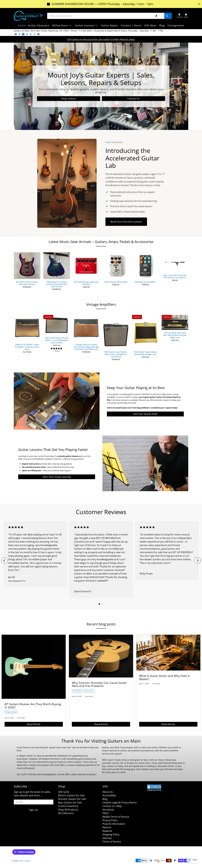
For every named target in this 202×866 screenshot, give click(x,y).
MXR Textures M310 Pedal (115, 282)
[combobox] (105, 16)
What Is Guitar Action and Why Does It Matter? (164, 677)
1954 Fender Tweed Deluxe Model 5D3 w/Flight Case (145, 353)
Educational (77, 691)
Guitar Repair (109, 25)
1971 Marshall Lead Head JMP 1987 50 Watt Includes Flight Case (174, 335)
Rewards (107, 831)
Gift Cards (63, 791)
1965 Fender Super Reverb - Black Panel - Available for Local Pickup (116, 354)
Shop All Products (68, 809)
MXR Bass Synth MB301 (145, 282)
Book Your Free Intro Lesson (126, 221)
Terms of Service (111, 841)
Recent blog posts (101, 624)
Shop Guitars (68, 98)
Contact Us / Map (112, 806)
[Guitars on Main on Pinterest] (27, 34)
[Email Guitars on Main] (15, 34)
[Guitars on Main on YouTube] (38, 34)
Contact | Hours (131, 25)
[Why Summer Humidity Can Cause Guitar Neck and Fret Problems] (101, 676)
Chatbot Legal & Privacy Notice (119, 802)
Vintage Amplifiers (101, 304)
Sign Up (33, 809)
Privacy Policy (110, 820)
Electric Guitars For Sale (71, 795)
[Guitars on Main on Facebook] (19, 34)
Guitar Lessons (84, 25)
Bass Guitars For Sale (70, 802)
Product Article (11, 712)
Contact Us (133, 98)
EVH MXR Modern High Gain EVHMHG (86, 283)
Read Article (33, 724)
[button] (156, 16)
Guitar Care (89, 691)
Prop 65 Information (113, 823)
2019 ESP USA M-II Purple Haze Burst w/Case (27, 283)
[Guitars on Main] (28, 16)
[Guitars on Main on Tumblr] (31, 34)
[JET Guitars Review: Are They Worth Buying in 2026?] (34, 698)
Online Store (60, 25)
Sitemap (107, 838)
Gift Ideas (150, 25)
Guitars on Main (24, 861)
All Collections (66, 813)
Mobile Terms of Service (115, 816)
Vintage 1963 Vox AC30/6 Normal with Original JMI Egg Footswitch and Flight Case (86, 346)
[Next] (197, 560)
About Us (107, 791)
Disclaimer (108, 809)
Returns (106, 827)
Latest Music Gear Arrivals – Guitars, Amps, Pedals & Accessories (101, 241)
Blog (162, 25)
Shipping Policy (110, 834)
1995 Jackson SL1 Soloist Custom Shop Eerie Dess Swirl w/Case (56, 284)
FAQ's (105, 813)
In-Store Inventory (68, 806)
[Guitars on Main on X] (34, 34)
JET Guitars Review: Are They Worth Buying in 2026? (33, 705)
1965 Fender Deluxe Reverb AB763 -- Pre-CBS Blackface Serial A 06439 (57, 340)
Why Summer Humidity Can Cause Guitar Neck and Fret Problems (99, 684)
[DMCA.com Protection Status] (154, 790)
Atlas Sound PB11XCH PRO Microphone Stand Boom (175, 276)
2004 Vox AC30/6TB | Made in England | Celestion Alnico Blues (26, 346)
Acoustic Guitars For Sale (72, 799)
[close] (199, 4)
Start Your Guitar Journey (57, 476)
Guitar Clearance (38, 25)
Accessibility (109, 795)
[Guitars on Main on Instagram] (23, 34)
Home (21, 25)
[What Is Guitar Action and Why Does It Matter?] (168, 669)
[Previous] (4, 560)
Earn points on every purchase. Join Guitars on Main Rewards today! (101, 39)
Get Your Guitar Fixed (145, 414)
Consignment (176, 25)
